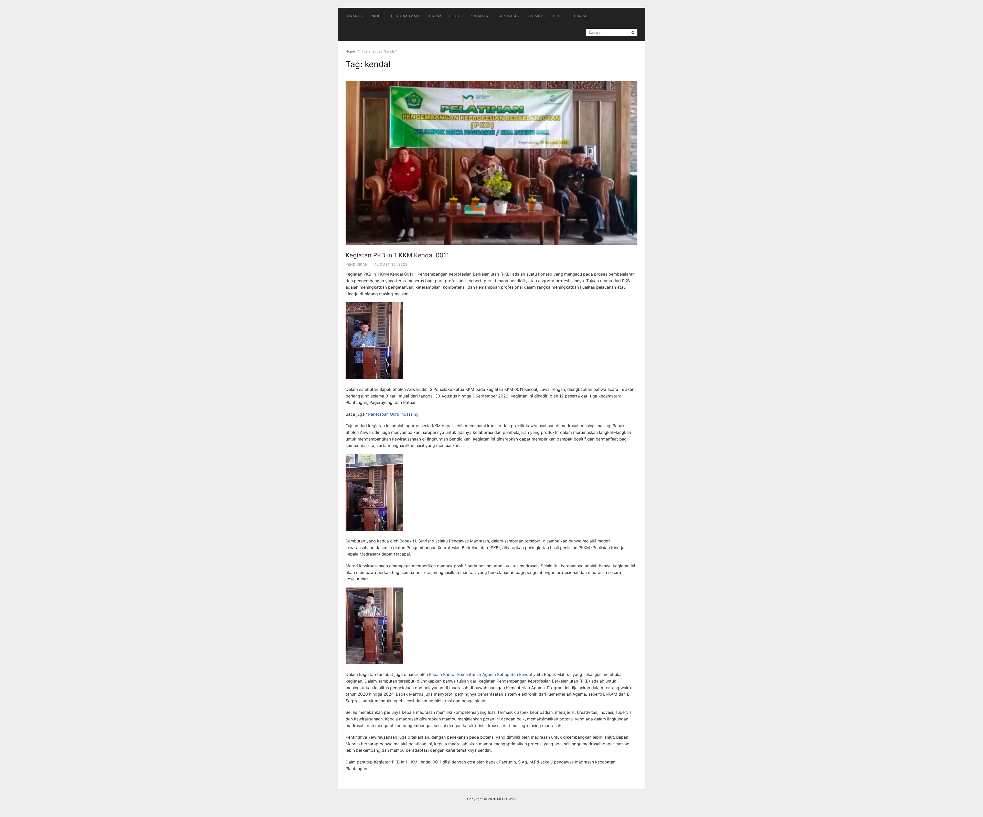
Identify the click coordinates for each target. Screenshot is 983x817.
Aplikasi (508, 16)
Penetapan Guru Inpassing (393, 414)
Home (350, 51)
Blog (454, 16)
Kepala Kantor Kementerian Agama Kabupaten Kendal (480, 674)
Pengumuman (405, 16)
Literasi (578, 16)
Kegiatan (480, 16)
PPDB (558, 16)
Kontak (434, 16)
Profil (377, 16)
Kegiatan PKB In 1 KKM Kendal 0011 (397, 255)
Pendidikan (357, 264)
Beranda (354, 16)
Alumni (534, 16)
